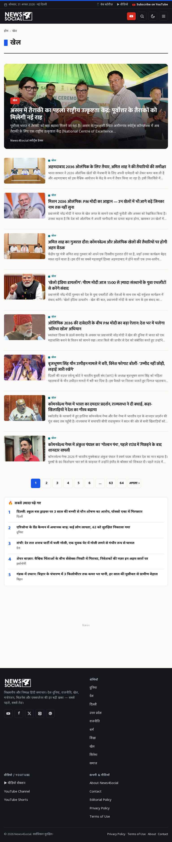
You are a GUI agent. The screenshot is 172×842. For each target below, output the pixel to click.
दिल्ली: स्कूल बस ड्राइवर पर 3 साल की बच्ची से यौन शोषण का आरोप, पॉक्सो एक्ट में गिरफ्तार (79, 512)
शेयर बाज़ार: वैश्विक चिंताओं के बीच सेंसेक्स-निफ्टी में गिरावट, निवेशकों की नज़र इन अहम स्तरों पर (82, 559)
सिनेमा (93, 755)
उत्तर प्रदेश (96, 713)
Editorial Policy (100, 800)
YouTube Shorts (16, 800)
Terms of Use (100, 817)
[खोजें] (142, 16)
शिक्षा (93, 738)
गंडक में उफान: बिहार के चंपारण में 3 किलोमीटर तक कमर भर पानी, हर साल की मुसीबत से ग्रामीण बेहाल (87, 574)
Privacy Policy (100, 808)
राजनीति (95, 721)
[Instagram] (40, 713)
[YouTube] (8, 713)
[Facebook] (19, 713)
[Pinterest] (50, 713)
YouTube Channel (17, 792)
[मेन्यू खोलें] (163, 16)
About (152, 834)
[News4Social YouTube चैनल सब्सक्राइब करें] (131, 16)
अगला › (134, 483)
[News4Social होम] (18, 16)
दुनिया (93, 688)
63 (111, 483)
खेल (92, 747)
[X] (29, 713)
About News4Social (104, 783)
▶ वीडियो (122, 4)
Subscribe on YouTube (152, 4)
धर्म (92, 730)
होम (6, 31)
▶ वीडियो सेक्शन (14, 783)
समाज (93, 763)
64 (122, 483)
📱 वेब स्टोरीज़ (104, 4)
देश (92, 696)
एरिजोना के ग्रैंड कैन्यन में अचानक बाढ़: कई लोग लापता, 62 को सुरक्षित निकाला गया (73, 527)
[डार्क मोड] (152, 16)
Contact (95, 792)
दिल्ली (93, 705)
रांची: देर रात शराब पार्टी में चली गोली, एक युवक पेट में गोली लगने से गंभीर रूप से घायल (75, 543)
